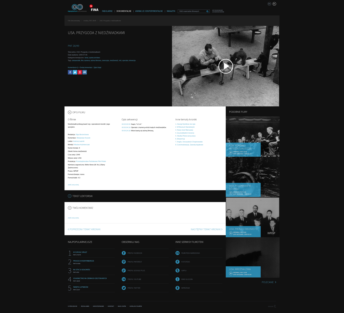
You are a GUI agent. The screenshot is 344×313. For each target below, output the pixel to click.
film (82, 60)
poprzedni (85, 229)
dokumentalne (124, 11)
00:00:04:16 (126, 127)
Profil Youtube (134, 279)
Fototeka (185, 262)
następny (206, 229)
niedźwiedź (114, 60)
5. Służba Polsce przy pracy (185, 136)
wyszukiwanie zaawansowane (218, 11)
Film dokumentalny (74, 20)
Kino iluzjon (187, 279)
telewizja (132, 60)
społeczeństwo (94, 58)
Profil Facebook (135, 253)
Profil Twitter (134, 288)
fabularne (107, 11)
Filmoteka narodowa (190, 253)
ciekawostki (76, 60)
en (269, 4)
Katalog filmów (136, 306)
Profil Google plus (136, 270)
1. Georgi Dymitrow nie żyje (185, 124)
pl (274, 4)
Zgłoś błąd (97, 67)
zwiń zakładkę (73, 185)
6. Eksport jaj (180, 139)
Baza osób (122, 306)
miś (120, 60)
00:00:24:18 (126, 131)
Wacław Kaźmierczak (82, 145)
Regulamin (85, 306)
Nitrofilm (185, 288)
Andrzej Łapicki (78, 141)
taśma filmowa (96, 60)
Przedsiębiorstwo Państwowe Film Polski (91, 161)
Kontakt (111, 306)
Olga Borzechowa (82, 135)
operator (125, 60)
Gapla (183, 270)
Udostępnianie (98, 306)
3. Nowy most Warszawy (184, 130)
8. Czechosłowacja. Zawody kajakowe (189, 145)
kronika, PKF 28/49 (90, 20)
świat (86, 58)
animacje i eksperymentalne (149, 11)
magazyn (171, 11)
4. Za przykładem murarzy (184, 133)
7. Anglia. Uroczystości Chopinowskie (189, 142)
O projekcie (72, 306)
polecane (268, 282)
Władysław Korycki (83, 138)
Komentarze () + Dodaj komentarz (80, 67)
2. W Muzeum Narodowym (185, 127)
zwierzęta (105, 60)
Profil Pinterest (135, 262)
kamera (87, 60)
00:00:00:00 (126, 124)
